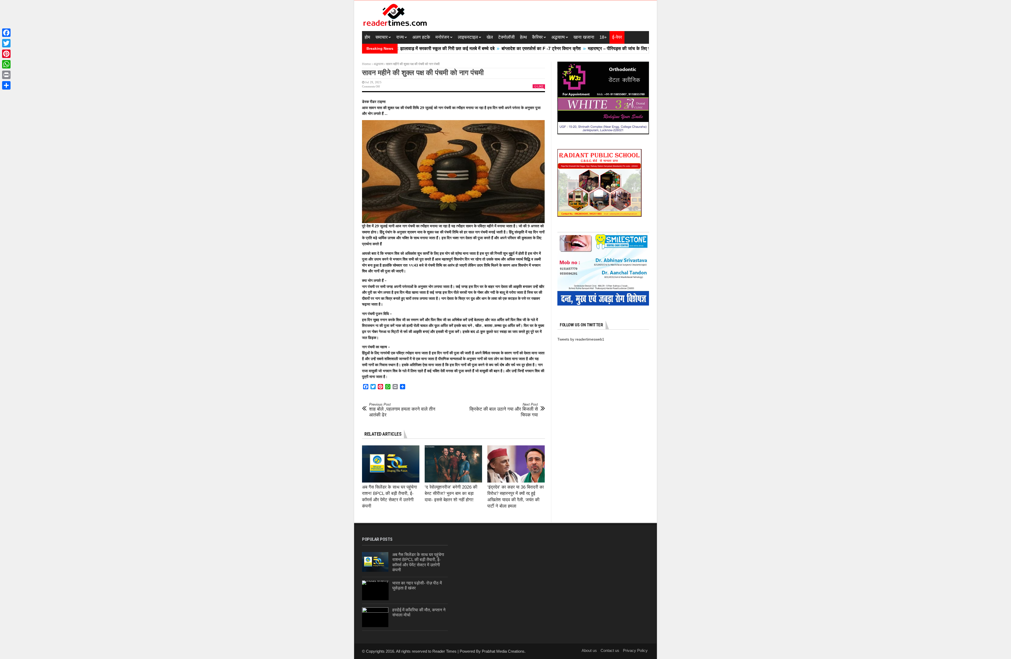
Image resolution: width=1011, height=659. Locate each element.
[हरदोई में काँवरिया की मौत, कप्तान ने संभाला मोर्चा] (375, 617)
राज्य (400, 37)
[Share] (6, 85)
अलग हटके (421, 37)
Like (540, 86)
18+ (603, 37)
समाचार (381, 37)
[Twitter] (6, 43)
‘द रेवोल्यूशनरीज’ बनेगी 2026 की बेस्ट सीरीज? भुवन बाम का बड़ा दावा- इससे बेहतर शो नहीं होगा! (451, 493)
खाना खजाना (583, 37)
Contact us (610, 650)
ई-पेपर (617, 37)
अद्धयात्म (558, 37)
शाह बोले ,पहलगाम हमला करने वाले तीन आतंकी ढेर (402, 409)
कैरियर (537, 37)
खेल (490, 37)
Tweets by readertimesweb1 (580, 339)
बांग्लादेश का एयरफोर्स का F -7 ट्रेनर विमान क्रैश (504, 48)
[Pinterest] (6, 53)
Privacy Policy (635, 650)
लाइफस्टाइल (468, 37)
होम (367, 37)
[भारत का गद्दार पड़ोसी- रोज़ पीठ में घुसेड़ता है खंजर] (375, 590)
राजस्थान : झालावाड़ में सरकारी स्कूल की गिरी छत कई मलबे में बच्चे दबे (400, 48)
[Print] (6, 75)
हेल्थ (523, 37)
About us (589, 650)
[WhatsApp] (6, 64)
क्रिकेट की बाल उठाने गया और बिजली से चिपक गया (503, 409)
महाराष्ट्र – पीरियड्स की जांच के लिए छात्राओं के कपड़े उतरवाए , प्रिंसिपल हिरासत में (619, 48)
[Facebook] (6, 32)
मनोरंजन (442, 37)
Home (366, 64)
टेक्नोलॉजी (506, 37)
